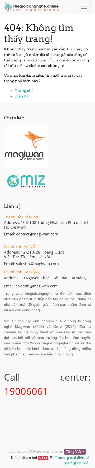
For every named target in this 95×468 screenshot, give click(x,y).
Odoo (43, 458)
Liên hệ (21, 96)
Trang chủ (24, 90)
